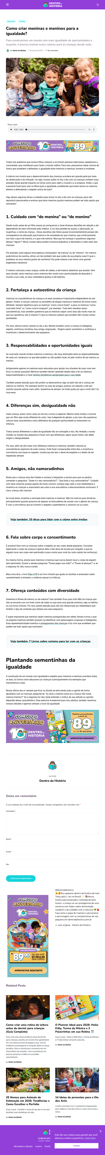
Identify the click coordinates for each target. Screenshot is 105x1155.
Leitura (38, 1146)
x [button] (100, 1131)
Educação (11, 21)
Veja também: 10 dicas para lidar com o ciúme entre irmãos (48, 519)
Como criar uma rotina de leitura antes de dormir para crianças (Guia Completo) (27, 1028)
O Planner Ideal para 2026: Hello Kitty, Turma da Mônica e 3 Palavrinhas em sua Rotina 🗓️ (76, 1028)
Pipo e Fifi (32, 574)
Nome (9, 839)
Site (7, 864)
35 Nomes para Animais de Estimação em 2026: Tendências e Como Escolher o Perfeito (28, 1101)
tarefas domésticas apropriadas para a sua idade (57, 375)
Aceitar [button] (76, 1146)
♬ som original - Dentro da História (72, 925)
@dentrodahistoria (64, 890)
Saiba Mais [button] (90, 1138)
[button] (7, 4)
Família (22, 21)
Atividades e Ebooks (23, 1146)
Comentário (11, 811)
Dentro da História (52, 781)
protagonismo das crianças (54, 623)
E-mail (9, 852)
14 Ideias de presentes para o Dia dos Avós (76, 1099)
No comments (53, 51)
